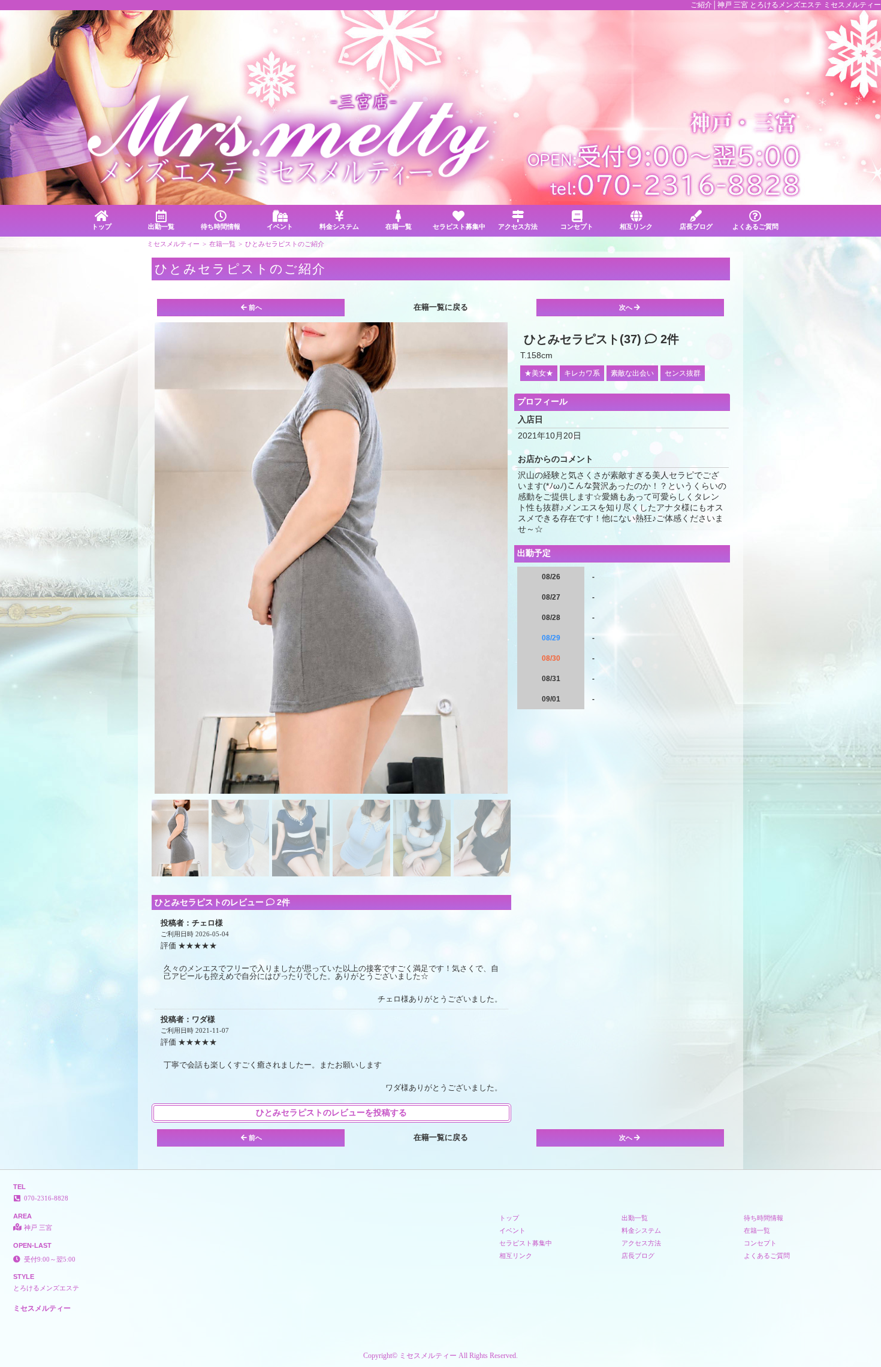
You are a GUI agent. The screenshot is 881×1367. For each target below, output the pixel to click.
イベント (280, 226)
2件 (668, 339)
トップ (101, 226)
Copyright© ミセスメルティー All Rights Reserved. (440, 1355)
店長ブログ (696, 226)
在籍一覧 (398, 226)
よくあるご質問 (755, 226)
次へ (625, 307)
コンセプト (576, 226)
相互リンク (636, 226)
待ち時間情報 (220, 226)
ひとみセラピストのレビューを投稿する (331, 1112)
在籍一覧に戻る (441, 307)
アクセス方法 (518, 226)
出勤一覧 (161, 226)
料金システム (339, 226)
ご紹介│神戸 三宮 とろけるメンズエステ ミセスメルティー (785, 5)
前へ (255, 307)
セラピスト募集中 (459, 226)
